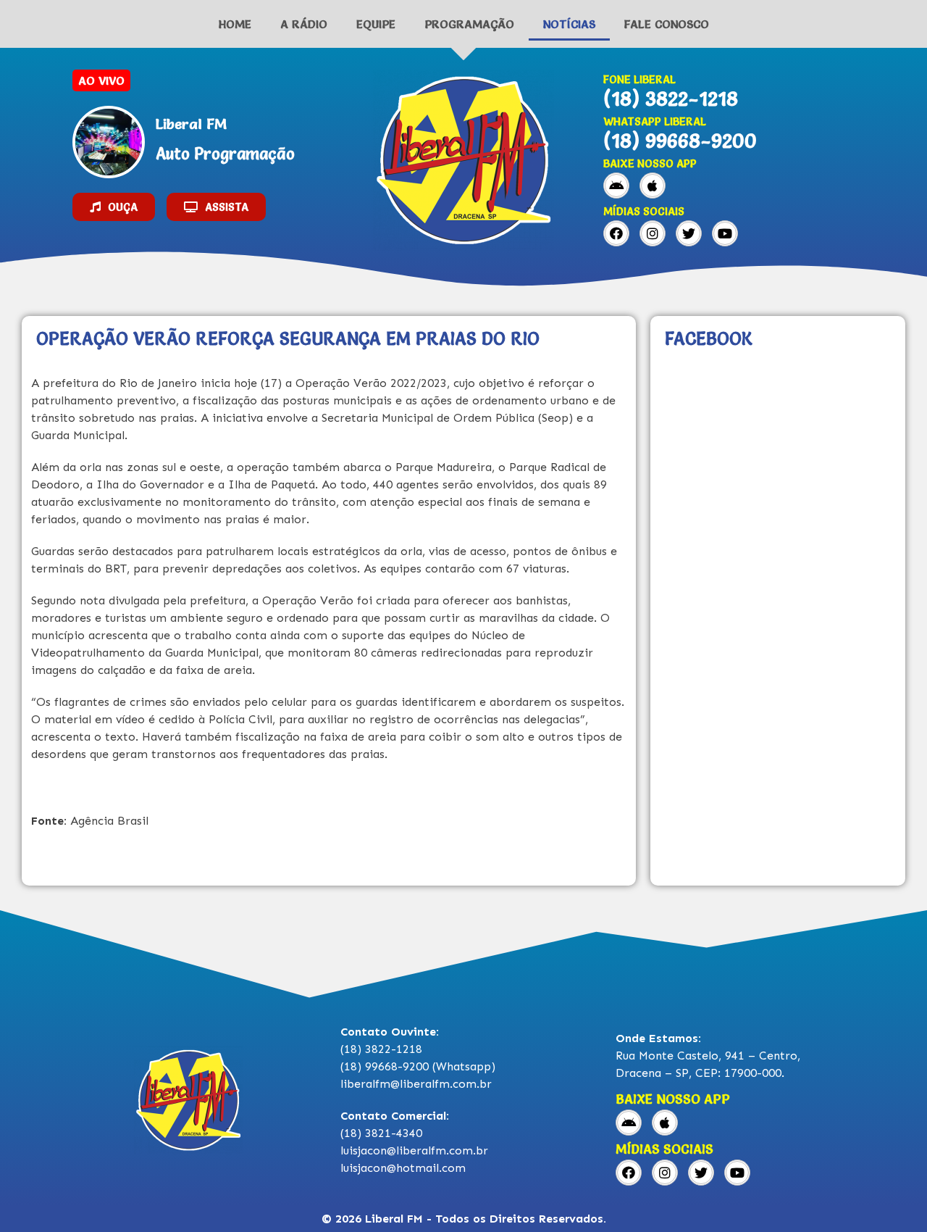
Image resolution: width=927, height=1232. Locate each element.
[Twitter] (689, 233)
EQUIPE (375, 24)
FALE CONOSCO (666, 24)
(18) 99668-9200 (680, 140)
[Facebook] (616, 233)
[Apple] (652, 185)
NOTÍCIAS (569, 24)
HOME (235, 24)
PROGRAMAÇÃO (469, 24)
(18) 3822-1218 (670, 98)
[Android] (616, 185)
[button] (113, 207)
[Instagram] (652, 233)
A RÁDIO (303, 24)
